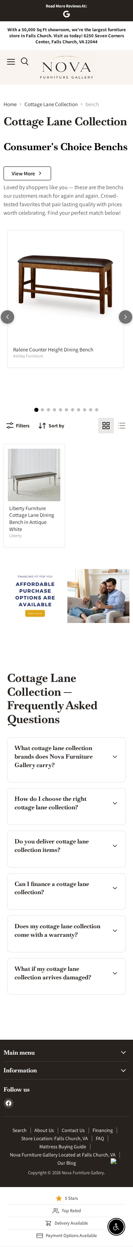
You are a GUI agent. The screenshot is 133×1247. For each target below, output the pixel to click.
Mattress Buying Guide (62, 1146)
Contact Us (73, 1130)
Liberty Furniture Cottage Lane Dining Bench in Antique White (31, 518)
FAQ (100, 1138)
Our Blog (66, 1163)
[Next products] (125, 317)
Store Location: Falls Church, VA (54, 1138)
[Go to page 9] (84, 409)
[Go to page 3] (48, 409)
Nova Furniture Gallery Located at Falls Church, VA (63, 1155)
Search (19, 1130)
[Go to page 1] (36, 410)
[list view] (121, 425)
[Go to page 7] (72, 409)
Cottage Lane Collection (51, 104)
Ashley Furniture (28, 356)
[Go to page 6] (66, 409)
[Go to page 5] (60, 409)
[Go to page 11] (96, 409)
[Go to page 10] (90, 409)
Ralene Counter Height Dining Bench (53, 349)
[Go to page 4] (54, 409)
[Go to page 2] (42, 409)
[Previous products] (7, 317)
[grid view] (106, 425)
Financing (103, 1130)
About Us (44, 1130)
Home (10, 104)
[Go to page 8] (78, 409)
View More (23, 173)
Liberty (15, 535)
